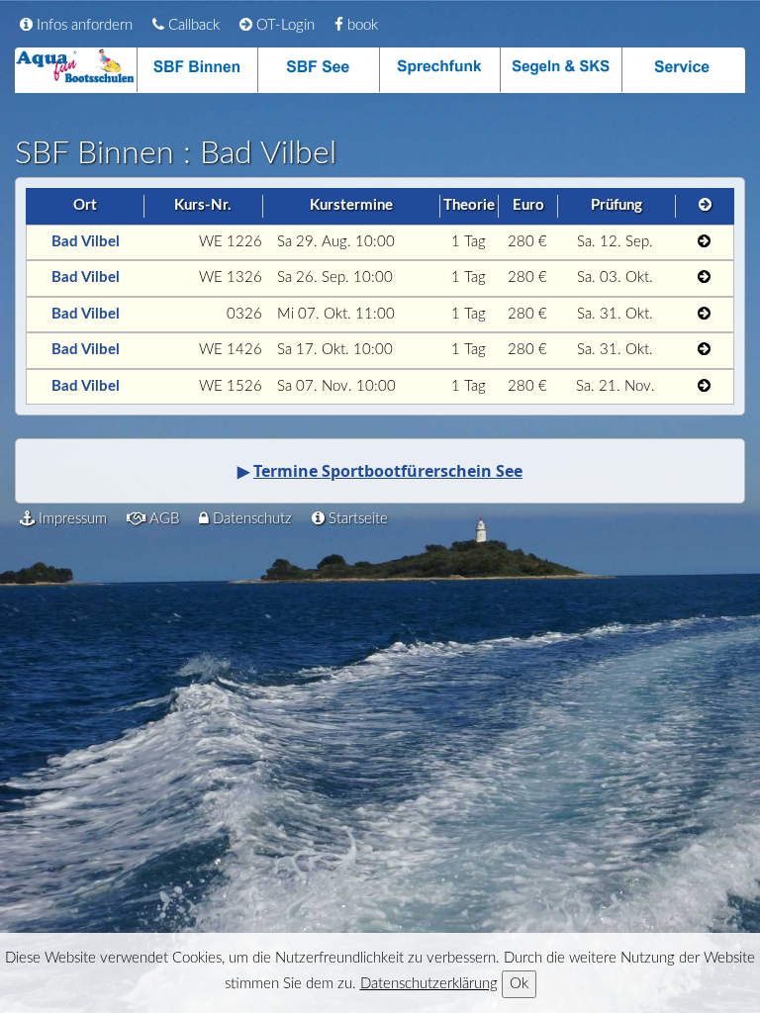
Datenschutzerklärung (429, 983)
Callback (192, 25)
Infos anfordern (83, 25)
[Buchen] (703, 243)
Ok (519, 983)
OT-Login (283, 25)
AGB (162, 518)
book (360, 25)
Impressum (71, 518)
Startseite (356, 518)
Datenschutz (250, 518)
